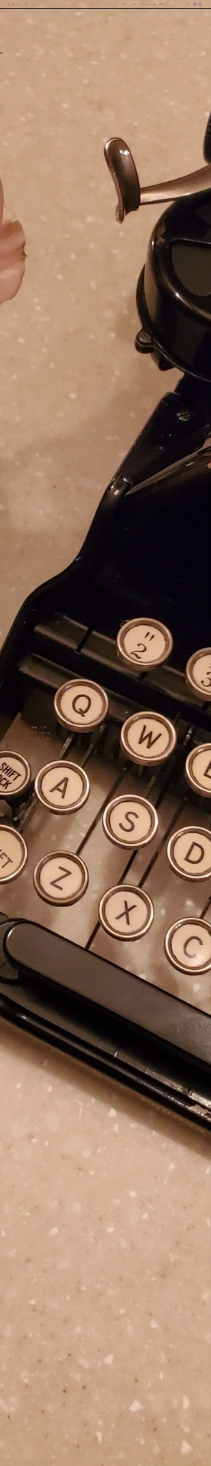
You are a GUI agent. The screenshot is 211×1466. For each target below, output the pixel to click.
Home (111, 4)
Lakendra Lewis (24, 4)
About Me (128, 4)
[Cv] (200, 4)
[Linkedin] (195, 4)
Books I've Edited (153, 4)
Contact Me (180, 4)
